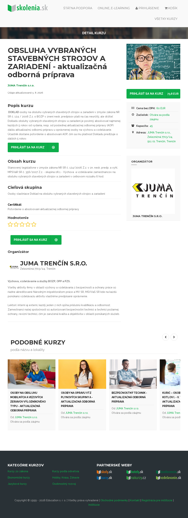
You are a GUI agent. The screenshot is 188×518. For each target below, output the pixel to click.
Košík (172, 8)
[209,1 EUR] (133, 374)
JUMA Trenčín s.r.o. (21, 85)
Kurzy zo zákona (18, 471)
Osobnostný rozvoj (64, 483)
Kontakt (135, 500)
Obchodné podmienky (114, 500)
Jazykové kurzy (17, 483)
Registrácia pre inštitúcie (157, 500)
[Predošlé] (165, 337)
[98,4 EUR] (31, 374)
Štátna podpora (77, 8)
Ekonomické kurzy (19, 477)
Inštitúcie (94, 504)
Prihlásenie (148, 8)
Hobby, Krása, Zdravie (65, 477)
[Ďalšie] (174, 337)
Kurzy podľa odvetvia (65, 471)
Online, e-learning (114, 8)
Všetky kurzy (166, 19)
